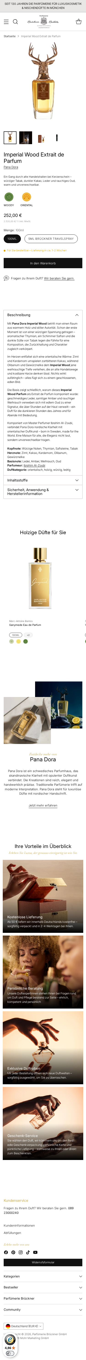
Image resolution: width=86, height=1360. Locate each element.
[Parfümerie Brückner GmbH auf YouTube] (35, 1253)
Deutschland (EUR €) (24, 1326)
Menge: (14, 230)
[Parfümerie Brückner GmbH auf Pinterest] (13, 1253)
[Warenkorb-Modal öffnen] (78, 21)
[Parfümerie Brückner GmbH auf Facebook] (6, 1253)
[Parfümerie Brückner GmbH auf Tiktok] (28, 1253)
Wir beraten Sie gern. (59, 278)
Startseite (10, 36)
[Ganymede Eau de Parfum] (40, 578)
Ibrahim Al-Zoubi (34, 465)
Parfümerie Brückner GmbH (49, 1334)
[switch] (10, 1353)
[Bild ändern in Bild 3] (41, 137)
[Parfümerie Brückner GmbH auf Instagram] (20, 1253)
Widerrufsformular (43, 1262)
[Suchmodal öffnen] (15, 21)
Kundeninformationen (19, 1225)
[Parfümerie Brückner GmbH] (43, 21)
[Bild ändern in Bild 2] (25, 137)
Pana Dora (11, 167)
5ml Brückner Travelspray (51, 238)
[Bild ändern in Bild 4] (56, 137)
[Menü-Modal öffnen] (6, 21)
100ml (12, 238)
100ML (15, 635)
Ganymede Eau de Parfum (25, 625)
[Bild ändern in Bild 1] (10, 137)
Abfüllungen (12, 1233)
